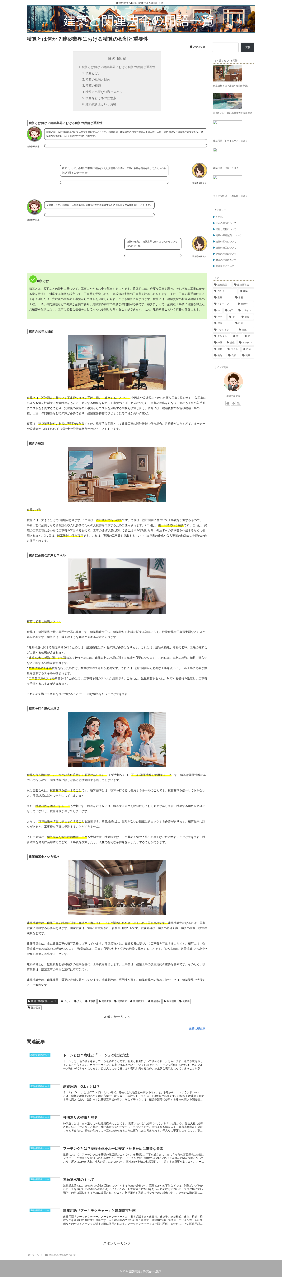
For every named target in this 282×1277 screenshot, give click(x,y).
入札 (79, 1001)
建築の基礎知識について (44, 1001)
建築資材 (155, 1001)
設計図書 (35, 1007)
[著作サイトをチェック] (227, 403)
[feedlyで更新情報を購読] (233, 403)
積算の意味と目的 (98, 79)
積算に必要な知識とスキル (104, 92)
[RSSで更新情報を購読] (238, 403)
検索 (247, 47)
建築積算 (122, 1001)
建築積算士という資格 (101, 104)
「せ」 (67, 1001)
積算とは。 (93, 73)
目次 (111, 58)
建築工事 (106, 1001)
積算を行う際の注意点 (101, 98)
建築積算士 (139, 1001)
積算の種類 (93, 85)
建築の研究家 (233, 396)
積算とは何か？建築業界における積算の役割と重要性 (118, 67)
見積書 (186, 1001)
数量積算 (171, 1001)
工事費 (91, 1001)
